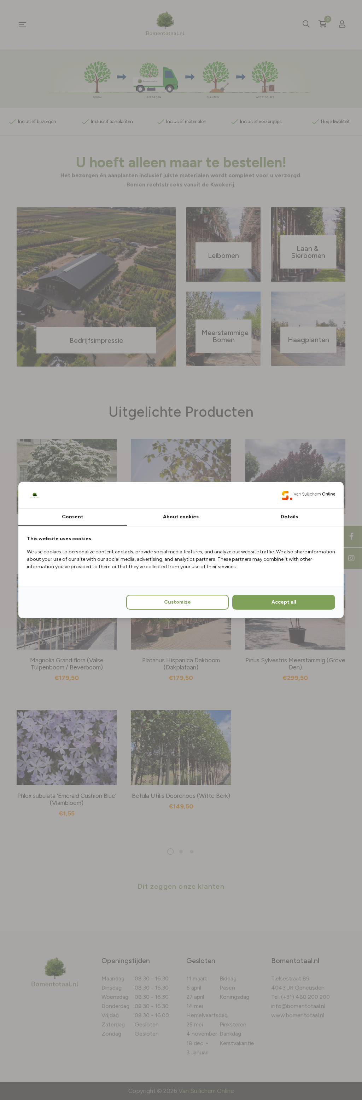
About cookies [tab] (181, 517)
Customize (177, 602)
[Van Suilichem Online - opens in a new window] (308, 495)
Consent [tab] (72, 517)
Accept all (284, 602)
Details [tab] (289, 517)
